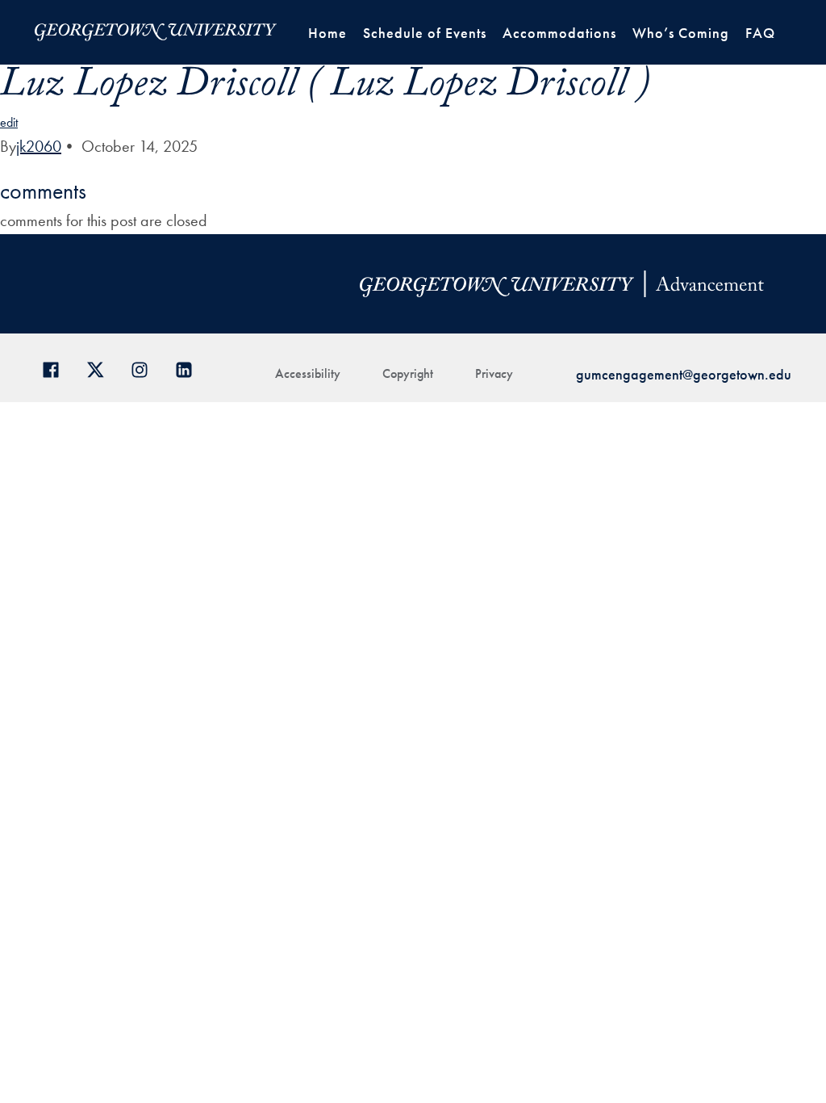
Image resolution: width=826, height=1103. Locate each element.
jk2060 (38, 146)
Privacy (494, 373)
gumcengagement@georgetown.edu (683, 374)
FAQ (760, 32)
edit (9, 122)
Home (327, 32)
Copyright (407, 373)
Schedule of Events (424, 32)
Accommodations (559, 32)
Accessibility (307, 373)
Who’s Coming (680, 32)
